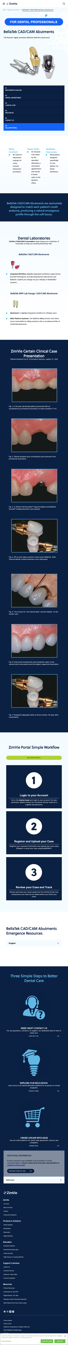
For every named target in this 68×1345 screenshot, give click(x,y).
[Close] (65, 1336)
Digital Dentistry (8, 1236)
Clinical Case (10, 105)
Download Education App (11, 1249)
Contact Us (9, 120)
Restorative (7, 1232)
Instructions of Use (17, 1171)
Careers (6, 1211)
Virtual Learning (8, 1253)
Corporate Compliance (10, 1215)
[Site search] (64, 3)
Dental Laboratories (13, 98)
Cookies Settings (6, 1341)
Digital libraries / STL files (11, 1295)
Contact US (33, 1036)
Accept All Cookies (47, 1341)
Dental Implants (8, 1225)
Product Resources (9, 1288)
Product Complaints (9, 1278)
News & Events (8, 1207)
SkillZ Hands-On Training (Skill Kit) (13, 1257)
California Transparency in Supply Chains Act (17, 1327)
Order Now (33, 1145)
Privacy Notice (8, 1320)
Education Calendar (9, 1246)
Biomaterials (7, 1228)
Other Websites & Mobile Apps (13, 1330)
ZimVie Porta (24, 800)
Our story (6, 1204)
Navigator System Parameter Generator (15, 1299)
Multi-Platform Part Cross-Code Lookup (15, 1303)
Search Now (34, 1091)
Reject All (60, 1341)
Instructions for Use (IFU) (11, 1291)
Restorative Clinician (13, 90)
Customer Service (9, 1270)
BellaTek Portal (11, 128)
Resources (9, 113)
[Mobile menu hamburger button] (4, 4)
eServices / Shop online (10, 1274)
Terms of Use (7, 1323)
